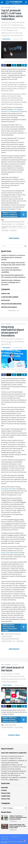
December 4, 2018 (18, 685)
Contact (4, 790)
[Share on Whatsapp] (19, 65)
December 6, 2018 (17, 39)
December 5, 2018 (17, 347)
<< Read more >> (13, 780)
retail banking (18, 727)
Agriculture (5, 294)
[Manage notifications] (24, 841)
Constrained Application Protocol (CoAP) (13, 221)
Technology (8, 7)
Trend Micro (13, 230)
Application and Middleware (11, 304)
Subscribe (4, 787)
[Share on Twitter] (8, 65)
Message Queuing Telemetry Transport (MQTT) (12, 227)
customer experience (7, 727)
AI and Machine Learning (9, 297)
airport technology (7, 636)
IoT (14, 224)
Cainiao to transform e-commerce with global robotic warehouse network (13, 257)
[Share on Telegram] (24, 65)
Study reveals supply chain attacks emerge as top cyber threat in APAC (17, 826)
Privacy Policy (5, 793)
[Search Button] (26, 2)
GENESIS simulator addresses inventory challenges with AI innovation (11, 282)
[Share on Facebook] (3, 65)
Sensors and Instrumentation (19, 323)
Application (5, 300)
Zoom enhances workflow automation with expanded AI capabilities (11, 270)
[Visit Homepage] (14, 2)
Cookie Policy (5, 796)
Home (2, 7)
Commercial (15, 664)
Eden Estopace (6, 39)
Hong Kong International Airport (10, 638)
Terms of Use (5, 799)
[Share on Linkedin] (14, 65)
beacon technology (10, 725)
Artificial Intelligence (9, 307)
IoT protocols (20, 224)
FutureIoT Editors (7, 685)
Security (14, 7)
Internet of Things (6, 224)
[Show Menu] (2, 2)
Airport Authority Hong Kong (12, 634)
